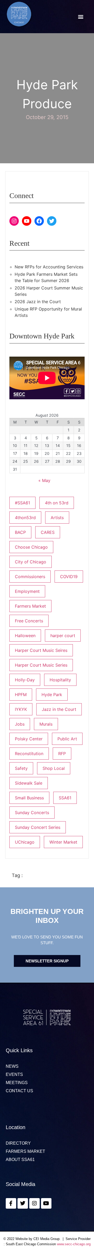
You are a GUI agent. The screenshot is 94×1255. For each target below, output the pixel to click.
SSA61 (65, 797)
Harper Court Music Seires (41, 650)
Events (14, 1074)
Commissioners (30, 576)
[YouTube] (26, 221)
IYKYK (21, 709)
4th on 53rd (56, 502)
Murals (45, 724)
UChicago (24, 842)
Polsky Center (29, 738)
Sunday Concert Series (37, 827)
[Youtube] (46, 1203)
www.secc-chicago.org (74, 1244)
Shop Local (54, 768)
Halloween (25, 635)
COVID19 (69, 576)
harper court (62, 635)
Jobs (20, 724)
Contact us (19, 1091)
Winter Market (63, 842)
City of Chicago (30, 561)
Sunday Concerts (32, 812)
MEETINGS (17, 1083)
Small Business (29, 797)
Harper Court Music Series (41, 665)
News (12, 1066)
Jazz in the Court (59, 709)
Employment (27, 591)
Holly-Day (25, 679)
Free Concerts (29, 620)
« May (44, 480)
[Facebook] (39, 221)
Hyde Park (52, 694)
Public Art (67, 738)
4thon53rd (25, 517)
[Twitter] (51, 221)
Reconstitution (29, 753)
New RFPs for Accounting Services (49, 266)
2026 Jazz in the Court (38, 301)
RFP (62, 753)
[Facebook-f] (11, 1203)
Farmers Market (30, 606)
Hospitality (60, 679)
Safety (21, 768)
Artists (57, 517)
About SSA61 (20, 1160)
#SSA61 (22, 502)
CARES (48, 532)
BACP (20, 532)
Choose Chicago (31, 547)
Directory (18, 1143)
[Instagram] (14, 221)
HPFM (21, 694)
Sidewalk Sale (28, 783)
